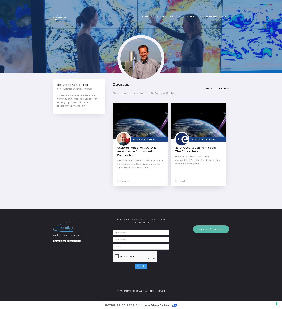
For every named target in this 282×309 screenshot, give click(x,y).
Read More (140, 124)
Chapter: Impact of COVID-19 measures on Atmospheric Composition (137, 151)
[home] (66, 16)
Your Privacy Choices (157, 305)
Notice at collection (122, 305)
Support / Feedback (211, 229)
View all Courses (215, 88)
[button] (159, 17)
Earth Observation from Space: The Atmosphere (196, 149)
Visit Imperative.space (67, 235)
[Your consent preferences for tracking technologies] (277, 304)
